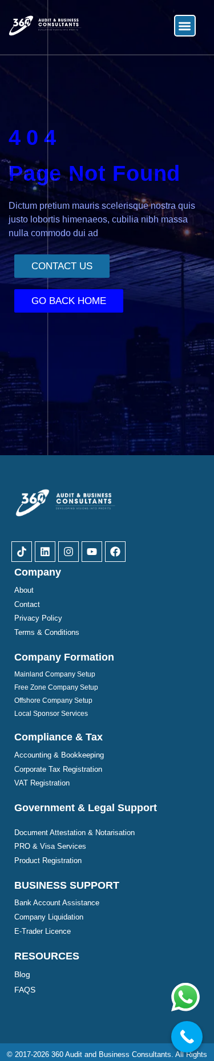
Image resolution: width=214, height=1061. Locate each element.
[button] (185, 26)
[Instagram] (68, 551)
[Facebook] (115, 551)
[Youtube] (92, 551)
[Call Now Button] (187, 1036)
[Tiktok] (21, 551)
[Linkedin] (45, 551)
